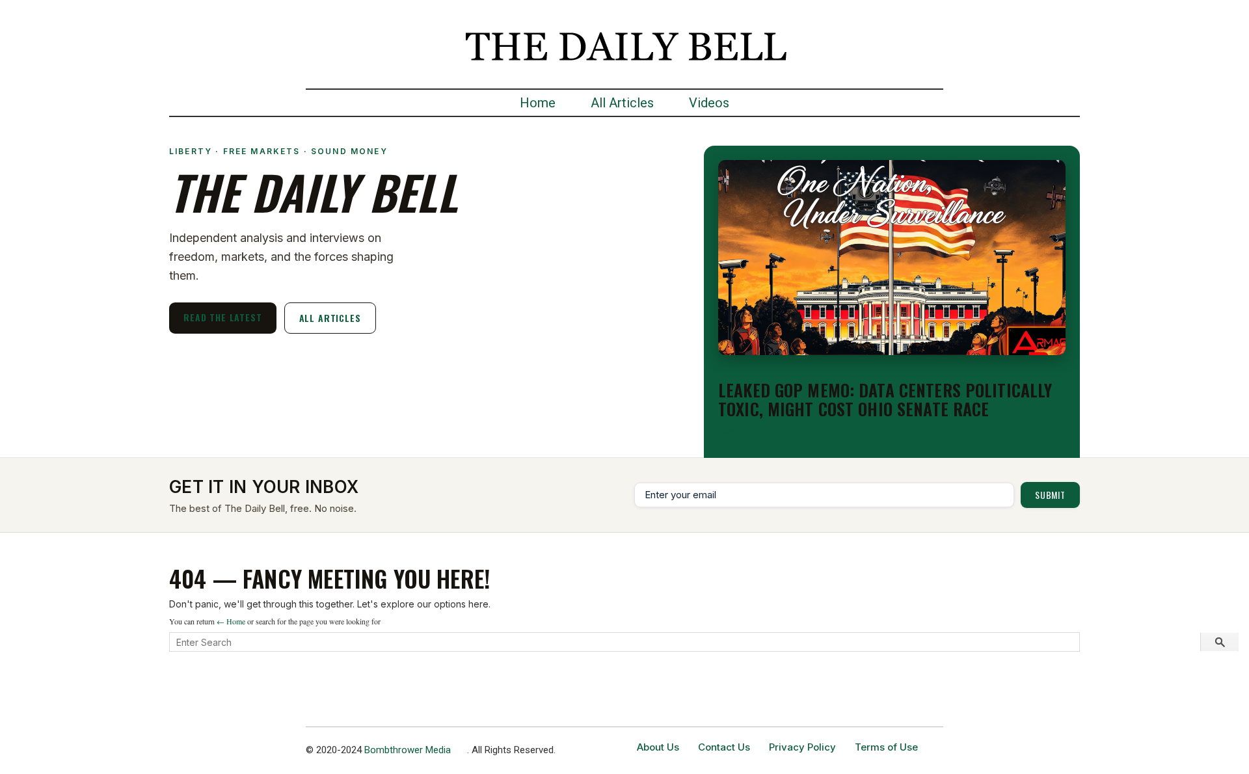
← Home (231, 621)
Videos (709, 103)
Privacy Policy (802, 747)
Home (538, 103)
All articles (330, 318)
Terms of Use (886, 747)
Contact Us (724, 747)
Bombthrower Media (407, 750)
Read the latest (222, 317)
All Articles (622, 103)
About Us (658, 747)
